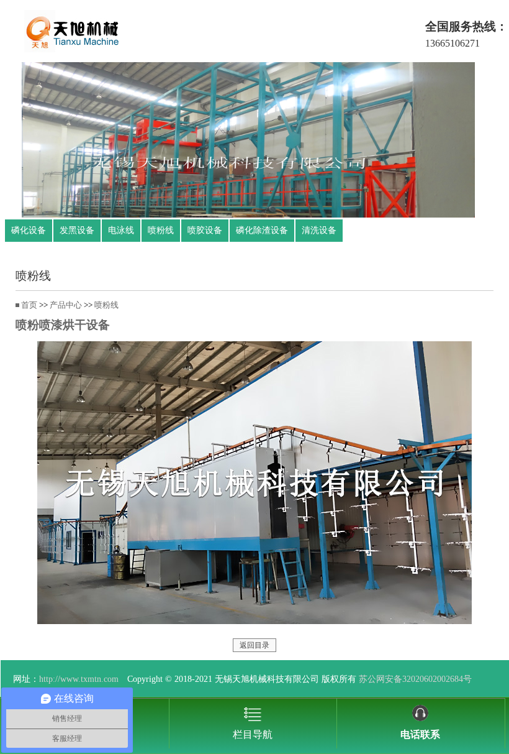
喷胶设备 (204, 230)
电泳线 (121, 230)
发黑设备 (77, 230)
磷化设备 (28, 230)
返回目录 (254, 645)
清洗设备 (319, 230)
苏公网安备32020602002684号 (415, 679)
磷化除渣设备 (262, 230)
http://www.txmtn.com (79, 679)
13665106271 (452, 43)
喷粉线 (161, 230)
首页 (29, 305)
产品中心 (66, 305)
